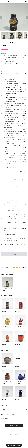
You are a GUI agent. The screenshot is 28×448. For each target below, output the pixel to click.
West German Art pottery (7, 409)
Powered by (12, 434)
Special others (4, 418)
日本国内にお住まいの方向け (14, 258)
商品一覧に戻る (14, 425)
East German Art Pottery (7, 414)
